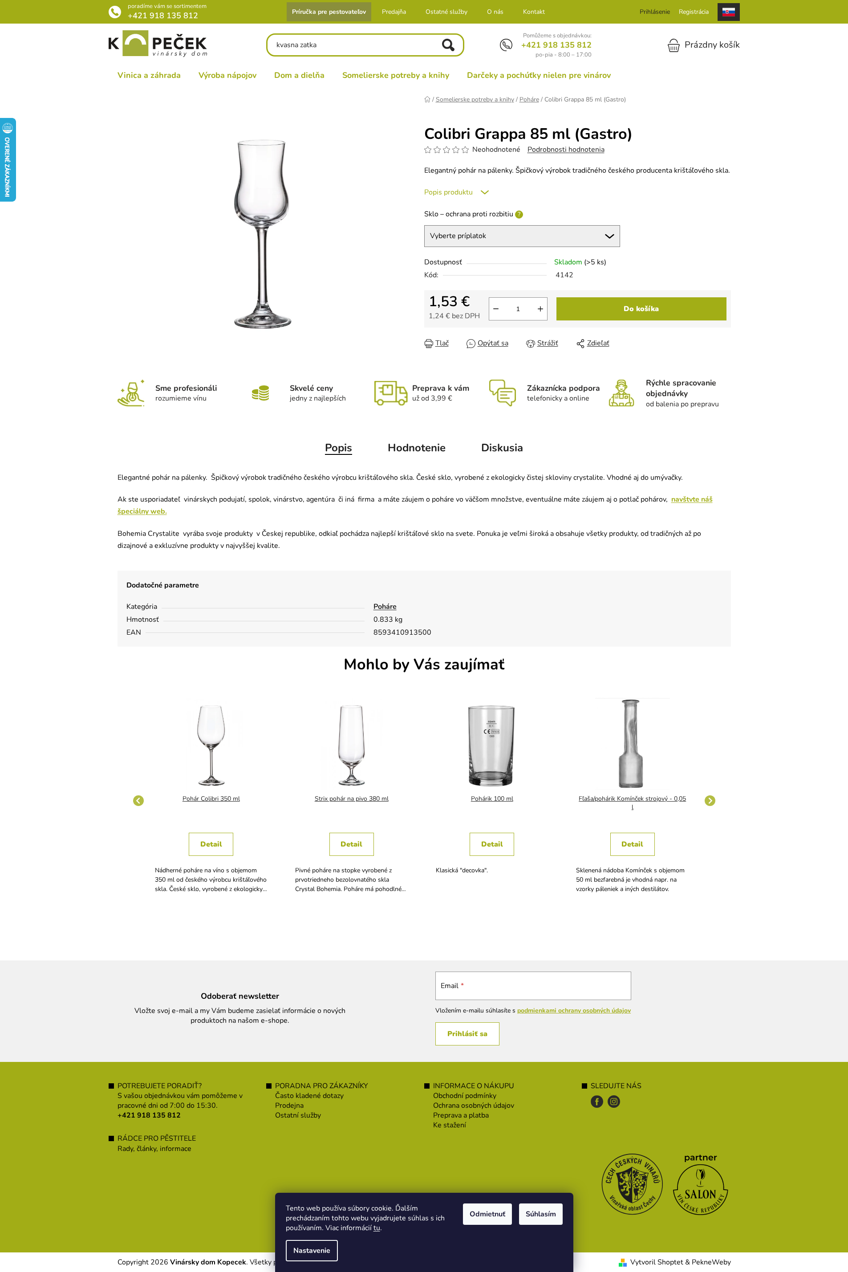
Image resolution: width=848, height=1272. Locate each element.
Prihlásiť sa (467, 1034)
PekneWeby (711, 1262)
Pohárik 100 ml (492, 798)
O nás (495, 12)
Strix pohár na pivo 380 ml (352, 798)
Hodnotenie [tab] (417, 448)
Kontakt (534, 12)
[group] (211, 800)
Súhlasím (541, 1214)
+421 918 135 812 (163, 15)
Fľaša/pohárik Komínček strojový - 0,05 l (632, 803)
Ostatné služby (446, 12)
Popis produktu (448, 192)
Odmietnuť (487, 1214)
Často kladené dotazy (309, 1096)
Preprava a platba (461, 1115)
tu (376, 1228)
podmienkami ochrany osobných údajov (574, 1010)
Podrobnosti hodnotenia (566, 149)
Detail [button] (211, 844)
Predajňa (394, 12)
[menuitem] (149, 75)
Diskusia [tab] (502, 448)
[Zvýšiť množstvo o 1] (540, 309)
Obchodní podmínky (464, 1096)
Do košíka (641, 309)
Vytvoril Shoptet (656, 1262)
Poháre (385, 607)
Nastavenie (311, 1251)
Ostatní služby (298, 1115)
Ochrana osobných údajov (473, 1105)
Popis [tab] (338, 448)
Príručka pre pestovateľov (329, 12)
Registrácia (694, 12)
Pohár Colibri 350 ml (211, 798)
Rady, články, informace (154, 1149)
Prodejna (289, 1105)
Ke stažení (449, 1125)
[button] (211, 858)
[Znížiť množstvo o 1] (496, 309)
